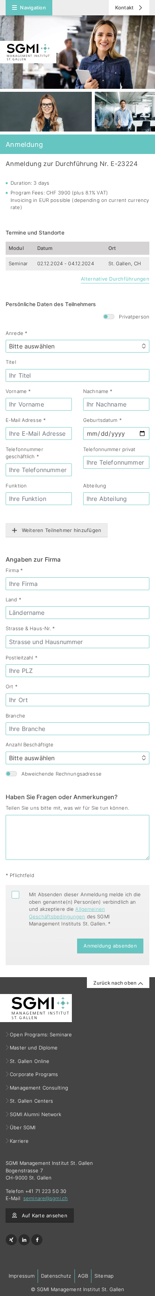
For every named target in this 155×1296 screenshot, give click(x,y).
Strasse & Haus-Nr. (30, 628)
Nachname (97, 391)
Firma (14, 570)
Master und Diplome (34, 1048)
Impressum (22, 1276)
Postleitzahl (22, 658)
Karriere (19, 1141)
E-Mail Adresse (26, 420)
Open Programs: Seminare (41, 1034)
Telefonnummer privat (109, 449)
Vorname (18, 391)
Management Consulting (39, 1088)
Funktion (16, 486)
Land (13, 599)
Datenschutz (56, 1276)
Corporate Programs (34, 1074)
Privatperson (134, 317)
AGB (83, 1276)
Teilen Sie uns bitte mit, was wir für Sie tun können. (67, 808)
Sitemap (104, 1276)
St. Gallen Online (29, 1061)
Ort (12, 686)
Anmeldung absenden (110, 946)
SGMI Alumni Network (36, 1114)
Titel (11, 362)
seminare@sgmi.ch (45, 1198)
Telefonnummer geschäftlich (24, 453)
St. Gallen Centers (31, 1101)
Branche (15, 716)
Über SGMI (22, 1127)
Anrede (16, 333)
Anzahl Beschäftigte (29, 744)
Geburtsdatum (102, 420)
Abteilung (94, 486)
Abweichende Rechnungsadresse (61, 774)
